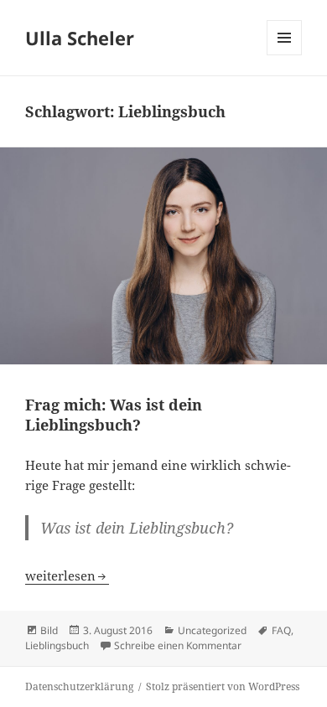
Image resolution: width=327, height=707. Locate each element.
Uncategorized (212, 630)
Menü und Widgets (284, 54)
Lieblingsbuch (57, 645)
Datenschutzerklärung (79, 686)
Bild (49, 630)
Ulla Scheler (79, 37)
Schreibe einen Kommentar (177, 645)
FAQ (281, 630)
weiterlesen (67, 575)
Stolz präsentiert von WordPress (222, 686)
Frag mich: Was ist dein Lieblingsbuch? (113, 415)
